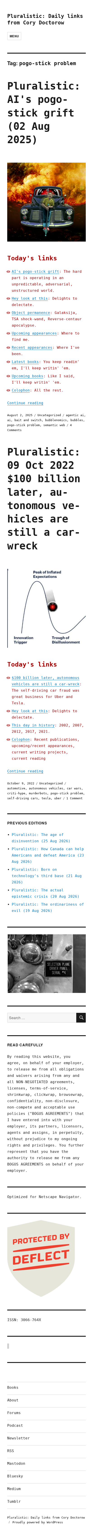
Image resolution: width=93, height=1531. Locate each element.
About (13, 1400)
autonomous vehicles (46, 788)
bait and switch (28, 420)
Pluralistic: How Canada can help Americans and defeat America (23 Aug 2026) (48, 855)
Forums (14, 1413)
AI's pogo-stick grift (35, 271)
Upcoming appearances (34, 333)
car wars (74, 788)
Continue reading (25, 403)
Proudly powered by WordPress (37, 1522)
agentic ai (75, 415)
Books (13, 1387)
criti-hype (16, 793)
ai (9, 420)
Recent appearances (32, 347)
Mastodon (16, 1463)
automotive (16, 788)
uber (57, 798)
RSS (10, 1451)
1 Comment (74, 798)
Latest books (25, 362)
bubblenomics (56, 420)
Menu (14, 36)
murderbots (38, 793)
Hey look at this (30, 298)
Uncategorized (49, 415)
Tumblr (14, 1501)
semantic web (54, 425)
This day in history (33, 725)
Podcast (15, 1425)
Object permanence (31, 313)
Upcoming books (27, 376)
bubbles (76, 420)
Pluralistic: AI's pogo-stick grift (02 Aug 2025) (43, 113)
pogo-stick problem (23, 425)
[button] (46, 964)
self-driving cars (22, 798)
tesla (46, 798)
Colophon (21, 390)
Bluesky (15, 1476)
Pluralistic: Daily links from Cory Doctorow (46, 1517)
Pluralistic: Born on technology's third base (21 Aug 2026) (47, 875)
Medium (14, 1489)
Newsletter (18, 1438)
